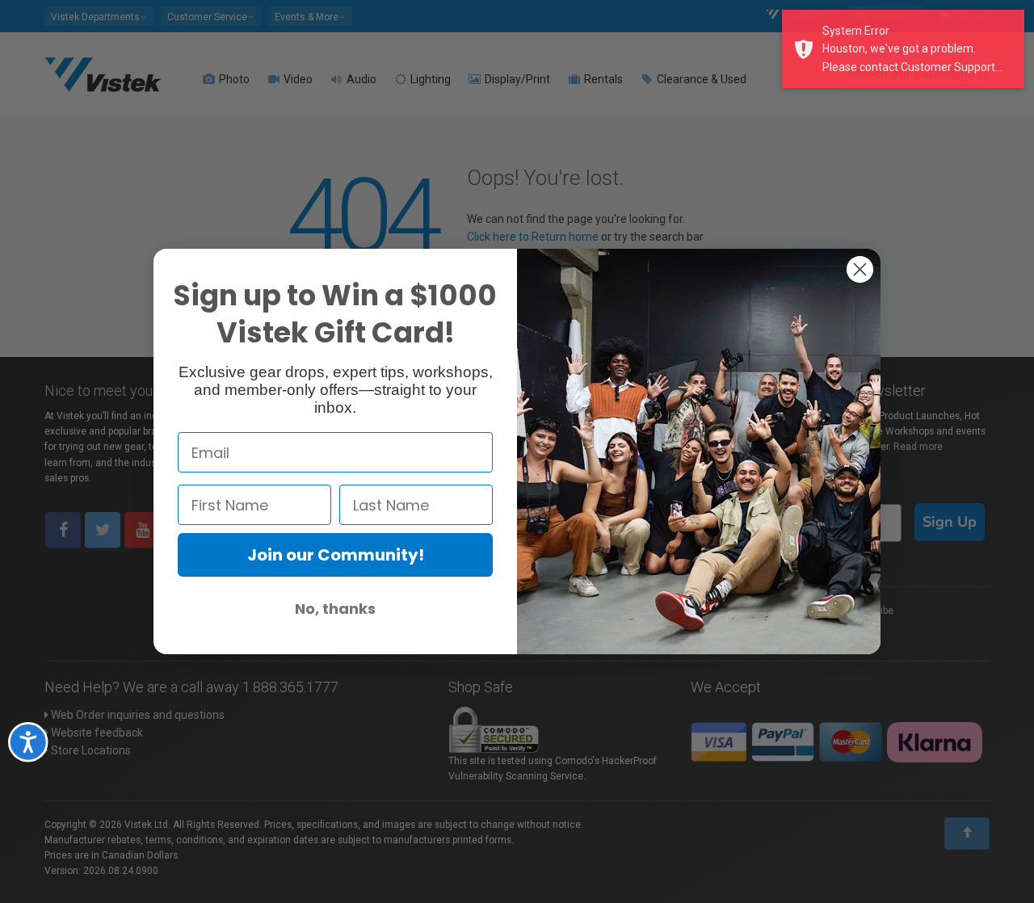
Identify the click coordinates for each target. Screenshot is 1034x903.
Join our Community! (335, 555)
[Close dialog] (860, 269)
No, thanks (335, 608)
